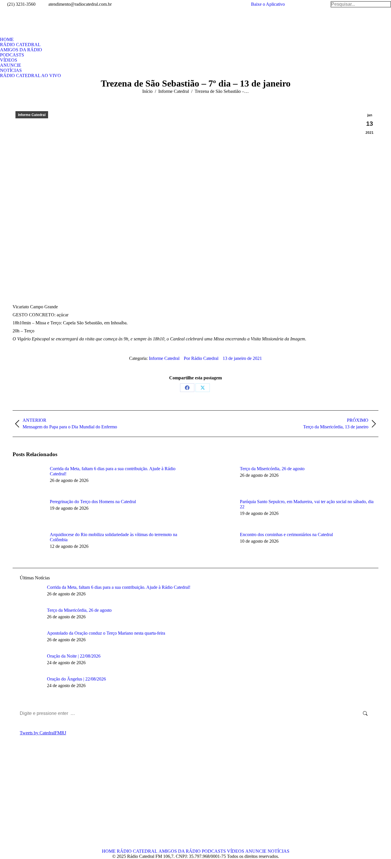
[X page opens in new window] (25, 800)
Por (201, 358)
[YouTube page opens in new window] (34, 800)
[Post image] (28, 479)
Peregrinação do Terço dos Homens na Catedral (93, 501)
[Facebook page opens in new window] (17, 800)
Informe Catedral (32, 115)
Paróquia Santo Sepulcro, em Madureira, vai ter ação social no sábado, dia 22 (307, 504)
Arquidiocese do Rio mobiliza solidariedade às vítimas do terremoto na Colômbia (113, 537)
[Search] (361, 4)
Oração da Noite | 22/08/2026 (73, 656)
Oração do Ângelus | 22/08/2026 (76, 678)
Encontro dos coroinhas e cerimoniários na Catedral (286, 534)
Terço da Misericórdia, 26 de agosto (272, 468)
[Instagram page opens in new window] (42, 800)
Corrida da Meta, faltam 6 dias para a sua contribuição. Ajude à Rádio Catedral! (112, 471)
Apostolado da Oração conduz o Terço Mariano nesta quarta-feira (106, 633)
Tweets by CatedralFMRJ (43, 732)
